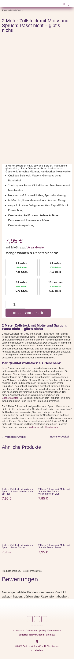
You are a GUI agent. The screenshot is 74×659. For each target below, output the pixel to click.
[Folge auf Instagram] (30, 619)
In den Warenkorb (28, 313)
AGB (42, 630)
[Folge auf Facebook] (37, 619)
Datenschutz (32, 630)
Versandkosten (36, 247)
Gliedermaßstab (10, 398)
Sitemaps (50, 634)
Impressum (18, 630)
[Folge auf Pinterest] (44, 619)
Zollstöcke (34, 427)
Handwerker (51, 427)
